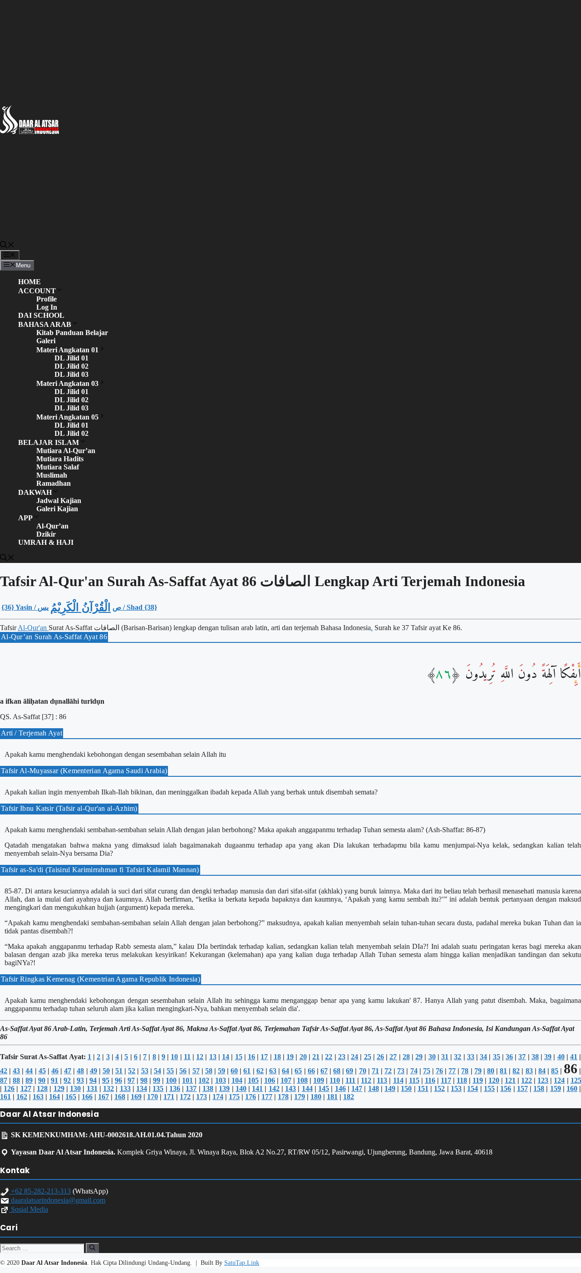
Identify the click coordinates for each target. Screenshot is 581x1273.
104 (236, 1080)
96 (118, 1080)
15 (238, 1057)
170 (152, 1096)
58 (208, 1071)
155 (489, 1088)
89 (29, 1080)
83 (529, 1071)
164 (54, 1096)
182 (348, 1096)
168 (119, 1096)
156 (505, 1088)
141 (257, 1088)
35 (496, 1057)
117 (446, 1080)
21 (316, 1057)
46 (55, 1071)
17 (264, 1057)
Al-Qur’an (52, 526)
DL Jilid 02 (71, 366)
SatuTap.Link (241, 1262)
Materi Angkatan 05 (67, 417)
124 (559, 1080)
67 (324, 1071)
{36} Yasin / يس (25, 607)
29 (419, 1057)
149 (389, 1088)
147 (356, 1088)
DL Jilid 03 (71, 374)
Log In (46, 307)
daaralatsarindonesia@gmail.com (57, 1200)
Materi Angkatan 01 (67, 350)
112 (366, 1080)
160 (571, 1088)
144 (307, 1088)
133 (125, 1088)
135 (158, 1088)
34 (483, 1057)
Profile (46, 299)
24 (354, 1057)
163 (38, 1096)
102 (203, 1080)
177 (266, 1096)
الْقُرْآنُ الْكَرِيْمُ (80, 607)
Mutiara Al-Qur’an (65, 450)
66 (311, 1071)
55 (170, 1071)
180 (315, 1096)
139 (224, 1088)
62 (260, 1071)
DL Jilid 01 (71, 358)
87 (3, 1080)
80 (490, 1071)
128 (42, 1088)
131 (92, 1088)
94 (93, 1080)
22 (328, 1057)
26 (380, 1057)
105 (253, 1080)
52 (131, 1071)
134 (141, 1088)
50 (106, 1071)
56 (183, 1071)
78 (464, 1071)
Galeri (45, 341)
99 (156, 1080)
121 (510, 1080)
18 (277, 1057)
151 (423, 1088)
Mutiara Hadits (60, 459)
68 (336, 1071)
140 (241, 1088)
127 (25, 1088)
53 (144, 1071)
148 (373, 1088)
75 (426, 1071)
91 (54, 1080)
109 (318, 1080)
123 (542, 1080)
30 (432, 1057)
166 (87, 1096)
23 (341, 1057)
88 (16, 1080)
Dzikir (46, 534)
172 (185, 1096)
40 (561, 1057)
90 (41, 1080)
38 (535, 1057)
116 (430, 1080)
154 (472, 1088)
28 (406, 1057)
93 (80, 1080)
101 (187, 1080)
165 (70, 1096)
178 (283, 1096)
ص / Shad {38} (135, 607)
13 (213, 1057)
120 (493, 1080)
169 (136, 1096)
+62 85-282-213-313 (40, 1191)
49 (93, 1071)
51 (119, 1071)
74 (414, 1071)
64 (285, 1071)
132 (108, 1088)
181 (332, 1096)
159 (555, 1088)
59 (221, 1071)
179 (299, 1096)
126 (9, 1088)
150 (406, 1088)
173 (201, 1096)
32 (457, 1057)
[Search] (92, 1248)
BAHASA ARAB (44, 324)
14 (225, 1057)
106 (269, 1080)
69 (349, 1071)
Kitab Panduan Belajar (72, 332)
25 (367, 1057)
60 (234, 1071)
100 (171, 1080)
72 (388, 1071)
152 (439, 1088)
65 (298, 1071)
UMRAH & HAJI (46, 542)
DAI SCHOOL (41, 315)
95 (105, 1080)
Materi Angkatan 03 (67, 383)
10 (174, 1057)
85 (554, 1071)
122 (526, 1080)
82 (516, 1071)
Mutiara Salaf (57, 467)
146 (340, 1088)
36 (509, 1057)
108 (302, 1080)
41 (573, 1057)
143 (290, 1088)
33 (470, 1057)
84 (542, 1071)
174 (217, 1096)
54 (157, 1071)
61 (247, 1071)
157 (522, 1088)
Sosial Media (28, 1209)
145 (323, 1088)
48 (80, 1071)
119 (478, 1080)
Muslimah (51, 475)
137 (191, 1088)
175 (234, 1096)
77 (452, 1071)
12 (199, 1057)
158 (538, 1088)
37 (522, 1057)
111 (350, 1080)
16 (251, 1057)
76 (439, 1071)
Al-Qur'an (33, 628)
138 (207, 1088)
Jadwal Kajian (58, 500)
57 (196, 1071)
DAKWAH (35, 492)
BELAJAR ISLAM (48, 442)
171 (168, 1096)
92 (67, 1080)
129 (59, 1088)
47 (67, 1071)
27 (393, 1057)
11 (187, 1057)
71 (375, 1071)
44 (29, 1071)
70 (362, 1071)
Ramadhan (53, 483)
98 (144, 1080)
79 (478, 1071)
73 (400, 1071)
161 (5, 1096)
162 (21, 1096)
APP (25, 518)
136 (174, 1088)
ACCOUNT (37, 291)
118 (462, 1080)
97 (131, 1080)
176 (250, 1096)
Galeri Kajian (57, 509)
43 (16, 1071)
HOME (29, 282)
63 (272, 1071)
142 (274, 1088)
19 (290, 1057)
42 (3, 1071)
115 (414, 1080)
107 (286, 1080)
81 (503, 1071)
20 (303, 1057)
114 (398, 1080)
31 (444, 1057)
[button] (7, 246)
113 (382, 1080)
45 (42, 1071)
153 (456, 1088)
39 (547, 1057)
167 (103, 1096)
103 (220, 1080)
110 (335, 1080)
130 (75, 1088)
